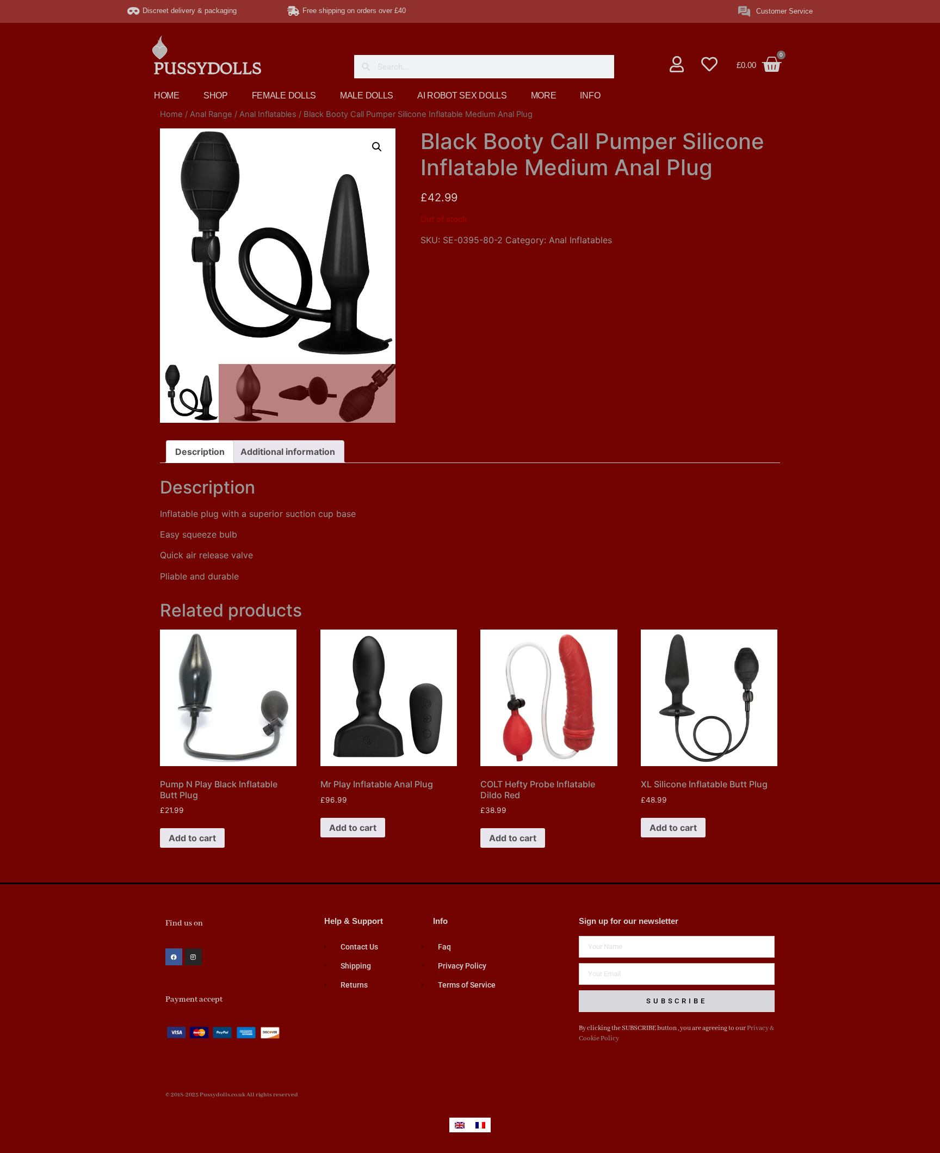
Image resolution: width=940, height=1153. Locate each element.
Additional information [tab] (287, 451)
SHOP (215, 95)
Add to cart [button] (192, 838)
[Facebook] (173, 956)
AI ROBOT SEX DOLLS (462, 95)
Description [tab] (200, 451)
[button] (377, 147)
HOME (167, 95)
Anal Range (211, 114)
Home (171, 114)
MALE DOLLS (366, 95)
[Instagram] (193, 956)
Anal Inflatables (267, 114)
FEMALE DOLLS (284, 95)
